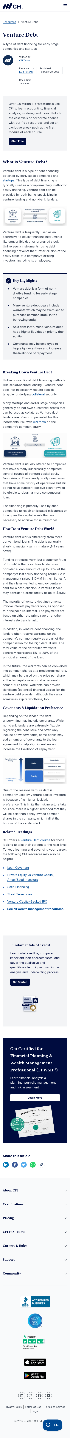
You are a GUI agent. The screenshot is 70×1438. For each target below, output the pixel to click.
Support (9, 1260)
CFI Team (24, 60)
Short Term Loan (19, 894)
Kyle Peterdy (26, 71)
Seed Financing (18, 887)
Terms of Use (33, 1406)
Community (12, 1273)
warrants (39, 422)
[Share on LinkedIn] (6, 1166)
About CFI (10, 1190)
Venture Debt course (35, 840)
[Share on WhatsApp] (33, 1166)
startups (8, 180)
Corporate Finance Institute (13, 5)
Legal (35, 1411)
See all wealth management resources (35, 909)
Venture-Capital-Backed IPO (27, 901)
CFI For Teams (14, 1232)
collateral (38, 394)
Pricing (8, 1218)
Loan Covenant (18, 867)
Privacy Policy (13, 1406)
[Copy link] (42, 1166)
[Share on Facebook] (15, 1166)
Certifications (13, 1204)
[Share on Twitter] (24, 1166)
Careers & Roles (15, 1246)
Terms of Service (55, 1406)
